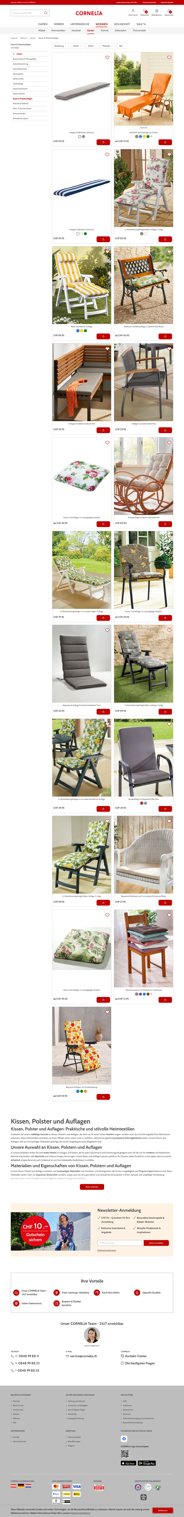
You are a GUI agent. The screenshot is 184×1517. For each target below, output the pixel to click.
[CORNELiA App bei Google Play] (147, 1463)
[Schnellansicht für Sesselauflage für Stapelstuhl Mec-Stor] (165, 809)
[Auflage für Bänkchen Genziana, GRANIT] (83, 136)
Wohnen (16, 1418)
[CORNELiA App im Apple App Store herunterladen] (128, 1463)
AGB (124, 1401)
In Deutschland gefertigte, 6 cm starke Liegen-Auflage (81, 611)
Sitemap (16, 1401)
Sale (14, 1422)
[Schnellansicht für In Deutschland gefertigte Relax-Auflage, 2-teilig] (165, 239)
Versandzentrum (19, 1441)
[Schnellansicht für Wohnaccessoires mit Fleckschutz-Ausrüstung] (165, 1000)
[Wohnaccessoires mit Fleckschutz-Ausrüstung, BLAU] (144, 994)
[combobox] (30, 13)
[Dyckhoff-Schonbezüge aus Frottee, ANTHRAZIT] (136, 136)
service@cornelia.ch (83, 1356)
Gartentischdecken (20, 88)
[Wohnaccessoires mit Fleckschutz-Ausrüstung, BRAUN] (148, 994)
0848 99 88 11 (29, 1356)
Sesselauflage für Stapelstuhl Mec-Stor (143, 799)
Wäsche (16, 1414)
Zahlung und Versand (76, 1401)
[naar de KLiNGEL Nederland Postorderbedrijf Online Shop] (28, 1485)
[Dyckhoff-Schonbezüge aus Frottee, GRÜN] (148, 136)
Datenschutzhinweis (107, 1250)
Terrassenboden (19, 113)
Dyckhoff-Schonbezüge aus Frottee (143, 132)
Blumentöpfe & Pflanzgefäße (24, 59)
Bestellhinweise (74, 1441)
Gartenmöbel (18, 78)
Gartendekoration (20, 69)
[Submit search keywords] (46, 13)
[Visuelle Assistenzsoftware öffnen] (142, 1497)
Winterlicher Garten (20, 118)
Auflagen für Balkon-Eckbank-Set (81, 423)
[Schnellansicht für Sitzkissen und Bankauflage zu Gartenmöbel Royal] (165, 336)
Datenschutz (128, 1410)
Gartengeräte (18, 74)
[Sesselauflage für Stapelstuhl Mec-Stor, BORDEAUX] (141, 803)
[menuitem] (43, 24)
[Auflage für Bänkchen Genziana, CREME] (79, 136)
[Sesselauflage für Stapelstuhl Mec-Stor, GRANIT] (145, 803)
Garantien (127, 1414)
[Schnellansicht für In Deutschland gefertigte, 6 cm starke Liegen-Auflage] (103, 618)
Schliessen (163, 1510)
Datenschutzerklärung (80, 1513)
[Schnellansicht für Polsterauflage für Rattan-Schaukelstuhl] (165, 524)
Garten (19, 54)
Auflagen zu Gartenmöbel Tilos (143, 423)
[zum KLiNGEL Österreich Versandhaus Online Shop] (13, 1485)
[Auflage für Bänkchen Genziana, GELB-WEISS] (81, 233)
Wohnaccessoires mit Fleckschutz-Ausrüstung (144, 990)
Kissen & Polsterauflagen (22, 98)
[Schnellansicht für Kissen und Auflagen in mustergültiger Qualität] (103, 524)
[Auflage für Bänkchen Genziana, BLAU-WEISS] (77, 233)
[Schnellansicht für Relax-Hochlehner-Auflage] (103, 336)
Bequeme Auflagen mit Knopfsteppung (81, 1087)
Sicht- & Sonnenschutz (22, 108)
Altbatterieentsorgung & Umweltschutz (138, 1418)
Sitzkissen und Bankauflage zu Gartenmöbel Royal (143, 326)
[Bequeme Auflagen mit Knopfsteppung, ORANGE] (85, 1091)
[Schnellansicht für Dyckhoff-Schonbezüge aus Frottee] (165, 142)
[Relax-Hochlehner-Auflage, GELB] (81, 330)
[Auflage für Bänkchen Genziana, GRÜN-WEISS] (85, 233)
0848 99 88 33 (28, 1370)
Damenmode (18, 1405)
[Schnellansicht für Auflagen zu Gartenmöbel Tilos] (165, 430)
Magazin (71, 1445)
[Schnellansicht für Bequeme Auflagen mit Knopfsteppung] (103, 1097)
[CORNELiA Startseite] (89, 13)
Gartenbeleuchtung (20, 64)
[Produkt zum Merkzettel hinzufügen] (107, 57)
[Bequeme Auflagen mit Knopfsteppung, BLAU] (77, 1091)
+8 (151, 994)
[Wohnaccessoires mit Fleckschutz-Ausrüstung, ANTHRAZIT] (136, 994)
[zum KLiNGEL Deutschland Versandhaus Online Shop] (21, 1486)
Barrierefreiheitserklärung (133, 1422)
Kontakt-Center (136, 1356)
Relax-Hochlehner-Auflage (81, 326)
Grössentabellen (74, 1437)
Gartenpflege (18, 83)
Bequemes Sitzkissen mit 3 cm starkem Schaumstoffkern (143, 896)
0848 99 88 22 (29, 1363)
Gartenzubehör (19, 93)
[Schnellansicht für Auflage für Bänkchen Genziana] (103, 142)
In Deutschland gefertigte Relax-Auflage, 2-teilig (144, 229)
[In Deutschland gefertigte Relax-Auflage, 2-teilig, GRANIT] (141, 233)
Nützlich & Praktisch (21, 103)
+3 (151, 136)
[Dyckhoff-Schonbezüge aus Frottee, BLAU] (140, 136)
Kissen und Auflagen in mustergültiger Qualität (81, 517)
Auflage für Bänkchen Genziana (81, 132)
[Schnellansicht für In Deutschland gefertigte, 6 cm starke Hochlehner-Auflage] (103, 809)
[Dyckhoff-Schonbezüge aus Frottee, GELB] (144, 136)
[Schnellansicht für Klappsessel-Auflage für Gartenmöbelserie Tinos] (103, 712)
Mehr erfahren (92, 1187)
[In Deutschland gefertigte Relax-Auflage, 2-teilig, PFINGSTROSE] (145, 233)
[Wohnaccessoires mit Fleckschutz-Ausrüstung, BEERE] (140, 994)
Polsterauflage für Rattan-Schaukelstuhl (143, 517)
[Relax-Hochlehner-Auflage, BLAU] (77, 330)
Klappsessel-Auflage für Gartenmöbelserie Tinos (82, 705)
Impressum (127, 1405)
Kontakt (16, 1437)
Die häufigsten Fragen (140, 1363)
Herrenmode (18, 1410)
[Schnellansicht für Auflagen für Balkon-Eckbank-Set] (103, 430)
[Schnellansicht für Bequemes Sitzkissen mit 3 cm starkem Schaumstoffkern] (165, 903)
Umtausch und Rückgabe (78, 1405)
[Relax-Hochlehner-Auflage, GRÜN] (85, 330)
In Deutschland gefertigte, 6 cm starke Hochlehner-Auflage (81, 799)
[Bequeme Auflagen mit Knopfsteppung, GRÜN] (81, 1091)
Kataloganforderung (76, 1418)
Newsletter (72, 1414)
